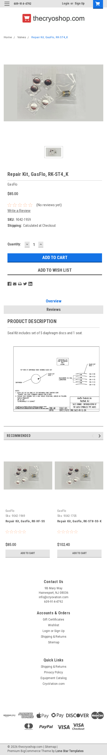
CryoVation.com (54, 684)
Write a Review (19, 211)
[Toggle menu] (7, 7)
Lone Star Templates (69, 751)
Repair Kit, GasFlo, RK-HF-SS (25, 521)
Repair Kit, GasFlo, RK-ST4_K (49, 37)
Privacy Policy (53, 672)
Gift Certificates (53, 619)
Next (100, 436)
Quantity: (14, 244)
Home (8, 37)
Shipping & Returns (53, 636)
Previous (93, 436)
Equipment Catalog (54, 678)
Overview (53, 301)
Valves (21, 37)
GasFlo (9, 511)
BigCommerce (31, 751)
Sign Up (80, 3)
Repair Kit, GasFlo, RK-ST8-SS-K (79, 521)
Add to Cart (28, 553)
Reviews (54, 309)
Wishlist (53, 625)
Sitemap (53, 642)
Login (65, 3)
